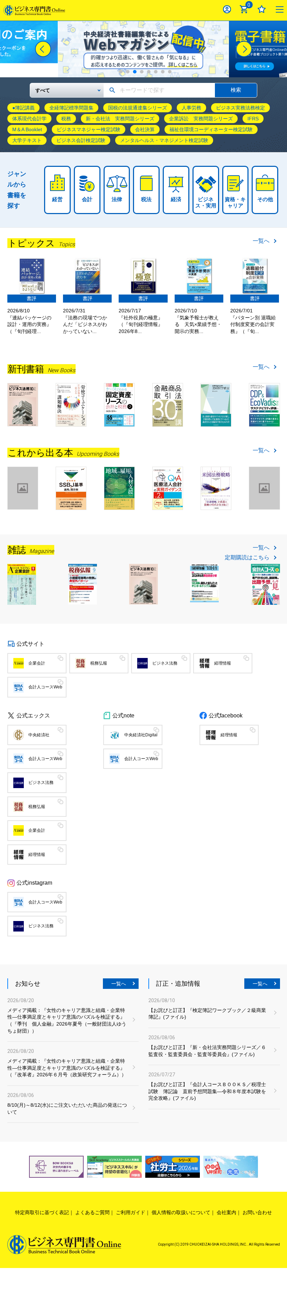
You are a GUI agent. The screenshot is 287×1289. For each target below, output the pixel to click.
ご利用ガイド (130, 1212)
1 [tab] (120, 71)
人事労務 (191, 108)
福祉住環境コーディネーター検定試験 (211, 129)
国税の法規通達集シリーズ (137, 108)
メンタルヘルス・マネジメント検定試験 (164, 140)
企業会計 (36, 663)
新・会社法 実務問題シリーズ (120, 118)
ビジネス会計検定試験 (80, 140)
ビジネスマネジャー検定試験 (88, 129)
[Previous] (43, 49)
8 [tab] (170, 71)
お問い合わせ (257, 1212)
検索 (236, 90)
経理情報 (222, 663)
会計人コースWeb (45, 687)
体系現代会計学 (29, 118)
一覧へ (261, 241)
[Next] (244, 49)
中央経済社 (38, 734)
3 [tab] (134, 71)
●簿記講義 (23, 108)
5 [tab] (148, 71)
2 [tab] (128, 71)
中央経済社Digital (141, 734)
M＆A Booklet (27, 129)
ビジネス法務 (164, 663)
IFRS (253, 118)
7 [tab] (162, 71)
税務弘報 (98, 663)
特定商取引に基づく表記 (42, 1212)
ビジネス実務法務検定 (240, 108)
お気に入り (262, 9)
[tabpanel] (143, 49)
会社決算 (145, 129)
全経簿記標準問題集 (71, 108)
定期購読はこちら (247, 557)
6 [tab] (156, 71)
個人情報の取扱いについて (181, 1212)
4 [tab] (142, 71)
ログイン (227, 9)
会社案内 (226, 1212)
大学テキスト (27, 140)
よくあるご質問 (92, 1212)
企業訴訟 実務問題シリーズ (201, 118)
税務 (66, 118)
